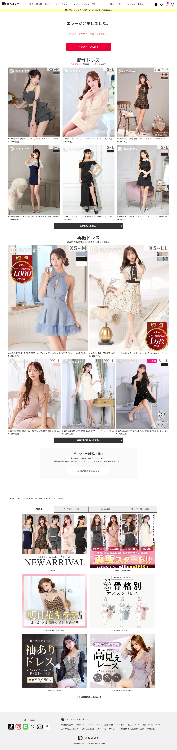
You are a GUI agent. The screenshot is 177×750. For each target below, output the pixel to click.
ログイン (80, 724)
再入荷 (39, 4)
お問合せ (120, 724)
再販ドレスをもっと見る (88, 440)
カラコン (129, 4)
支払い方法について (152, 724)
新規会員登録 (67, 724)
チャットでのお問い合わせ (76, 719)
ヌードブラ (60, 4)
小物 (139, 4)
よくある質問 (88, 729)
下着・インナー (99, 4)
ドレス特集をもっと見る (88, 697)
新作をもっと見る (88, 226)
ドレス (48, 4)
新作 (31, 4)
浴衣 (112, 4)
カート (90, 724)
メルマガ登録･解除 (105, 724)
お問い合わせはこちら (88, 470)
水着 (119, 4)
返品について (134, 724)
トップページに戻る (88, 46)
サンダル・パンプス (79, 4)
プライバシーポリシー (107, 729)
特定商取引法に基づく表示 (132, 729)
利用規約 (151, 729)
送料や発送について (70, 729)
